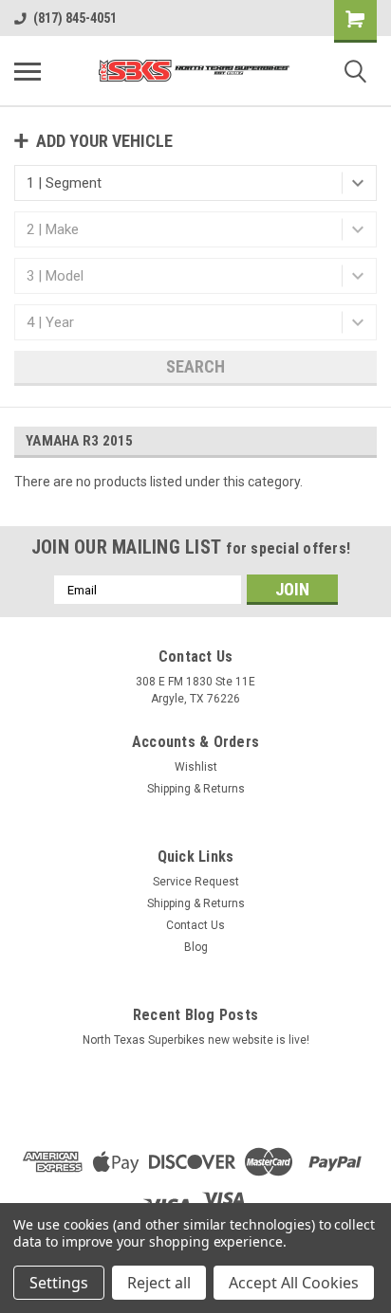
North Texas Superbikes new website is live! (196, 1040)
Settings (58, 1282)
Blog (196, 947)
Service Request (196, 881)
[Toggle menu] (27, 71)
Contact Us (195, 925)
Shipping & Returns (196, 788)
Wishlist (196, 767)
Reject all (159, 1282)
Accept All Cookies (294, 1282)
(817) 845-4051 (75, 18)
